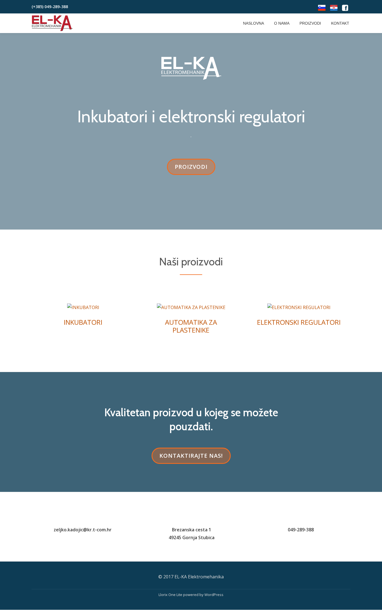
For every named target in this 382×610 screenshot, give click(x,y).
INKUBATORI (83, 322)
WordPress (213, 594)
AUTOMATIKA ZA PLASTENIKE (191, 326)
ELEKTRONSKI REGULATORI (299, 322)
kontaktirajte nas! (193, 458)
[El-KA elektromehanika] (53, 23)
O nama (281, 23)
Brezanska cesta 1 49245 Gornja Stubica (191, 534)
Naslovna (253, 23)
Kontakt (340, 23)
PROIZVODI (195, 169)
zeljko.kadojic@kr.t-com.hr (83, 530)
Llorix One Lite (171, 594)
